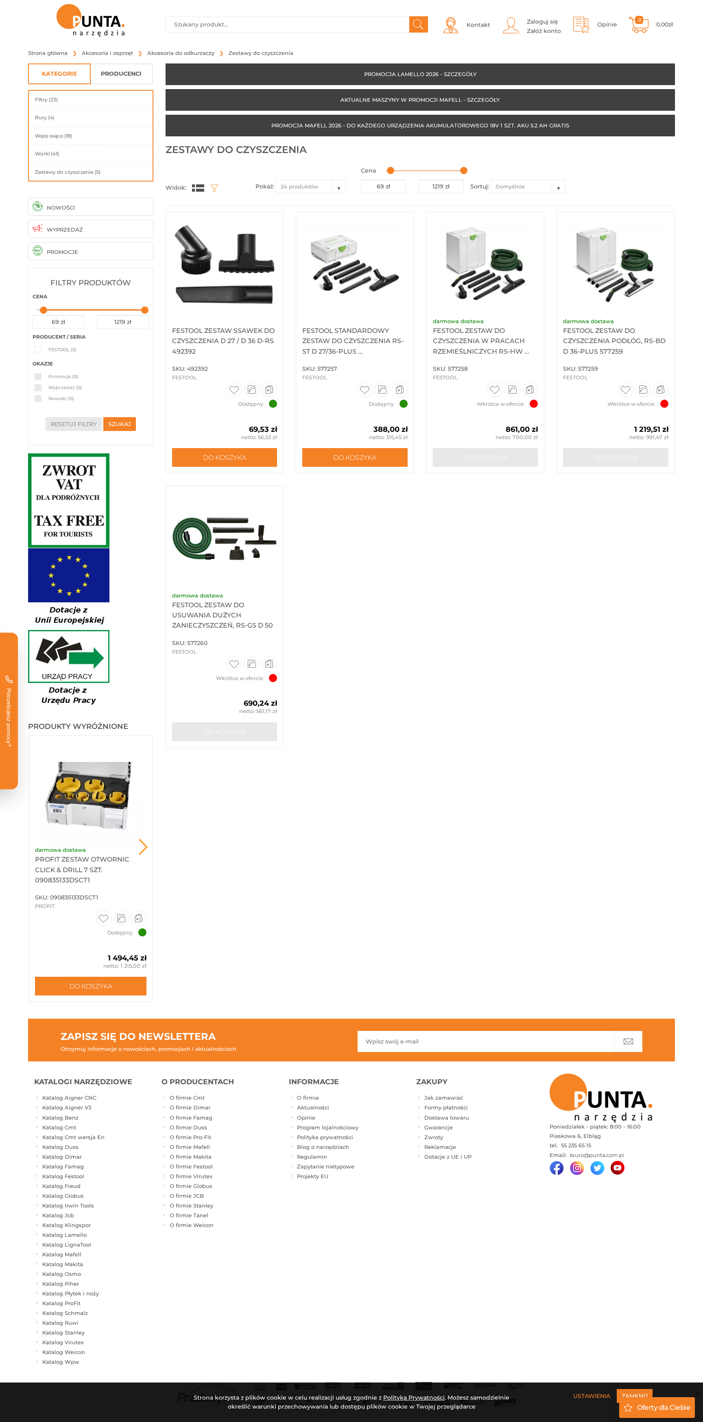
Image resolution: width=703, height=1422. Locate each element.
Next (143, 846)
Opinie (306, 1117)
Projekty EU (312, 1176)
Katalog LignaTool (66, 1244)
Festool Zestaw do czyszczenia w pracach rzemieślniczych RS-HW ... (481, 341)
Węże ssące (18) (53, 136)
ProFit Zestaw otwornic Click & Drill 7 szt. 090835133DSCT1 (82, 869)
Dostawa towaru (446, 1117)
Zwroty (433, 1137)
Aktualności (313, 1107)
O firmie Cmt (187, 1097)
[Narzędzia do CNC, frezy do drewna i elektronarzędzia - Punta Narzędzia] (90, 20)
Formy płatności (446, 1107)
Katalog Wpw (60, 1362)
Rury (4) (45, 117)
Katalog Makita (62, 1264)
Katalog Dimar (62, 1156)
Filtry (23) (46, 99)
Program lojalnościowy (327, 1127)
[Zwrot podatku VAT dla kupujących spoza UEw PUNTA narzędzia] (68, 500)
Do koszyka (90, 986)
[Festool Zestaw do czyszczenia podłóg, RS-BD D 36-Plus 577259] (615, 264)
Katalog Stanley (63, 1332)
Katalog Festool (63, 1176)
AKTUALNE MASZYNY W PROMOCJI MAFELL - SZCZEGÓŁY (420, 99)
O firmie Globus (191, 1186)
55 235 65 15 (575, 1145)
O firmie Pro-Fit (190, 1137)
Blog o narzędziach (323, 1147)
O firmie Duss (188, 1127)
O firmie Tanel (189, 1215)
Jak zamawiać (443, 1097)
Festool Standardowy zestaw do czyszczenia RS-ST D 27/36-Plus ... (353, 341)
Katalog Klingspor (66, 1225)
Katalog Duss (60, 1147)
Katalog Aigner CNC (69, 1097)
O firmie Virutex (191, 1176)
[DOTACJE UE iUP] (68, 628)
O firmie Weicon (192, 1225)
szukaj (119, 424)
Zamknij (635, 1396)
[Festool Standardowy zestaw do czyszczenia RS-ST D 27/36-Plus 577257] (355, 264)
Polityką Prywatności (414, 1397)
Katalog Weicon (63, 1352)
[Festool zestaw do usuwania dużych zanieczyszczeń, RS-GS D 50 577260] (224, 538)
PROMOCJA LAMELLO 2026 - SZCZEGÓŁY (420, 74)
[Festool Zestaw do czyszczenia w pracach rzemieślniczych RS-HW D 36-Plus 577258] (485, 264)
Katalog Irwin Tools (68, 1205)
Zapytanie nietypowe (325, 1166)
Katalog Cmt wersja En (73, 1137)
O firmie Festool (191, 1166)
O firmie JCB (187, 1195)
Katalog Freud (61, 1186)
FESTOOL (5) (62, 349)
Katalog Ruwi (60, 1322)
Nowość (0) (61, 398)
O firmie (308, 1097)
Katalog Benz (60, 1117)
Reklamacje (440, 1147)
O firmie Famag (191, 1117)
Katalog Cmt (59, 1127)
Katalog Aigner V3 (66, 1107)
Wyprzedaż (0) (65, 387)
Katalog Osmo (61, 1274)
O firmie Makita (191, 1156)
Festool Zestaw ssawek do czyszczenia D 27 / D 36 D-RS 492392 (223, 341)
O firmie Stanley (191, 1205)
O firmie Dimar (190, 1107)
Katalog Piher (60, 1283)
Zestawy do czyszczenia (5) (67, 172)
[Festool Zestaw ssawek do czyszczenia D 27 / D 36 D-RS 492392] (224, 264)
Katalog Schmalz (65, 1313)
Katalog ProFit (61, 1303)
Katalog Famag (63, 1166)
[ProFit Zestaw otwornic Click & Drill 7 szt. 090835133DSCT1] (90, 791)
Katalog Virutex (63, 1342)
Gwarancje (438, 1127)
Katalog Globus (63, 1195)
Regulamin (312, 1156)
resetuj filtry (73, 424)
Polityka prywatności (325, 1137)
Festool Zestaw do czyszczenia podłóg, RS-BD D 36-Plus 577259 (614, 341)
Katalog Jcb (58, 1215)
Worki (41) (47, 154)
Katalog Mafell (61, 1254)
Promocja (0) (63, 376)
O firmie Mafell (190, 1147)
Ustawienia (591, 1396)
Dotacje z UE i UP (448, 1156)
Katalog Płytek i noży (70, 1293)
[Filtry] (212, 187)
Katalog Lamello (64, 1235)
